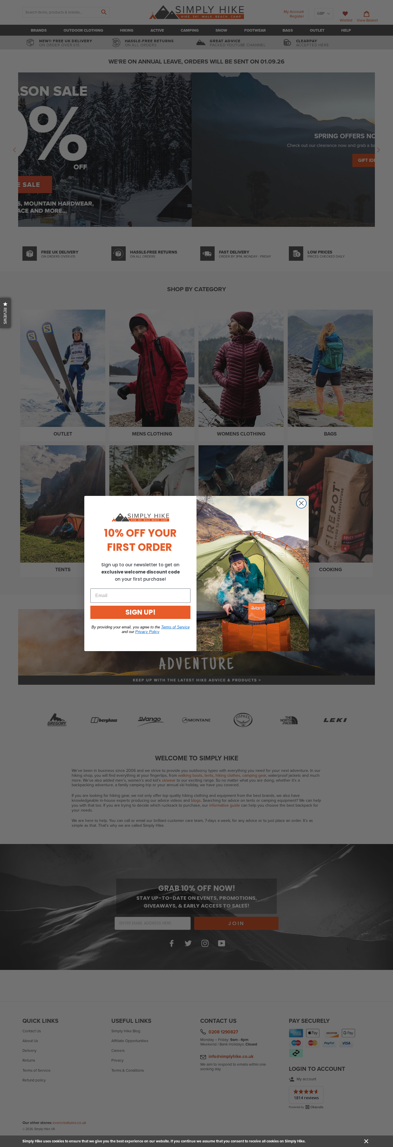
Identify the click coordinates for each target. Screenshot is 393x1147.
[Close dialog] (301, 503)
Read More (315, 1141)
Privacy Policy (147, 632)
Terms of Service (175, 627)
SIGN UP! (140, 612)
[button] (5, 313)
